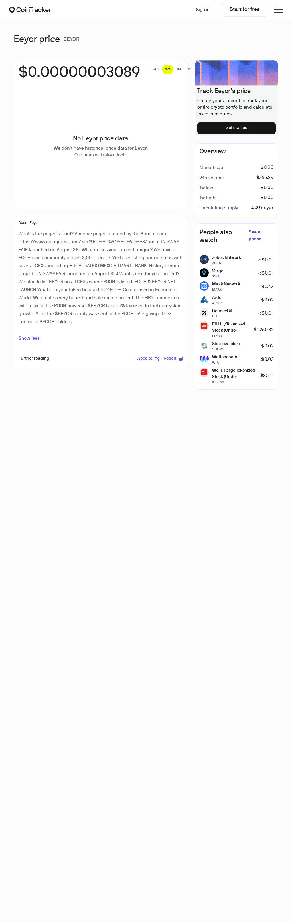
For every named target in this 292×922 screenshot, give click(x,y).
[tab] (155, 69)
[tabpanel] (79, 75)
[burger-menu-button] (278, 9)
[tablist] (178, 69)
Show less (29, 339)
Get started (237, 128)
